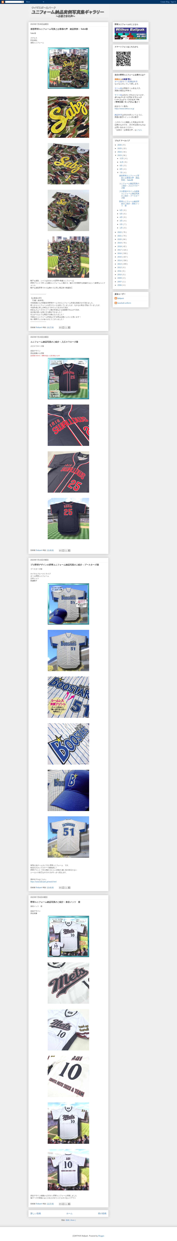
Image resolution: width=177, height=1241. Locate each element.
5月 (121, 214)
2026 (120, 145)
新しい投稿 (35, 1213)
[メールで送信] (60, 327)
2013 (120, 264)
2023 (120, 155)
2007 (120, 282)
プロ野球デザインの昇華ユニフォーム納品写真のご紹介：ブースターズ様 (64, 565)
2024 (120, 152)
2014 (120, 260)
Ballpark (120, 298)
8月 (121, 169)
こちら (139, 130)
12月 (122, 158)
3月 (121, 221)
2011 (120, 271)
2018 (120, 246)
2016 (120, 253)
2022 (120, 232)
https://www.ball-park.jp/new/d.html (43, 882)
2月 (121, 224)
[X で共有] (66, 327)
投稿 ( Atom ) (71, 1220)
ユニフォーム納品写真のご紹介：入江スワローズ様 (54, 342)
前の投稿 (102, 1213)
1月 (121, 228)
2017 (120, 250)
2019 (120, 243)
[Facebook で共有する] (69, 327)
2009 (120, 278)
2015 (120, 257)
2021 (120, 236)
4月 (121, 217)
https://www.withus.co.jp (124, 109)
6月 (121, 210)
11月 (122, 162)
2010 (120, 274)
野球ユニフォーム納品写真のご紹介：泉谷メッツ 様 (55, 902)
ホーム (69, 1213)
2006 (120, 285)
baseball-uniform (124, 303)
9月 (121, 166)
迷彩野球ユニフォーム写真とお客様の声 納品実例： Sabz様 (59, 29)
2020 (120, 239)
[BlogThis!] (63, 327)
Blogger (101, 1236)
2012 (120, 267)
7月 (121, 172)
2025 (120, 148)
